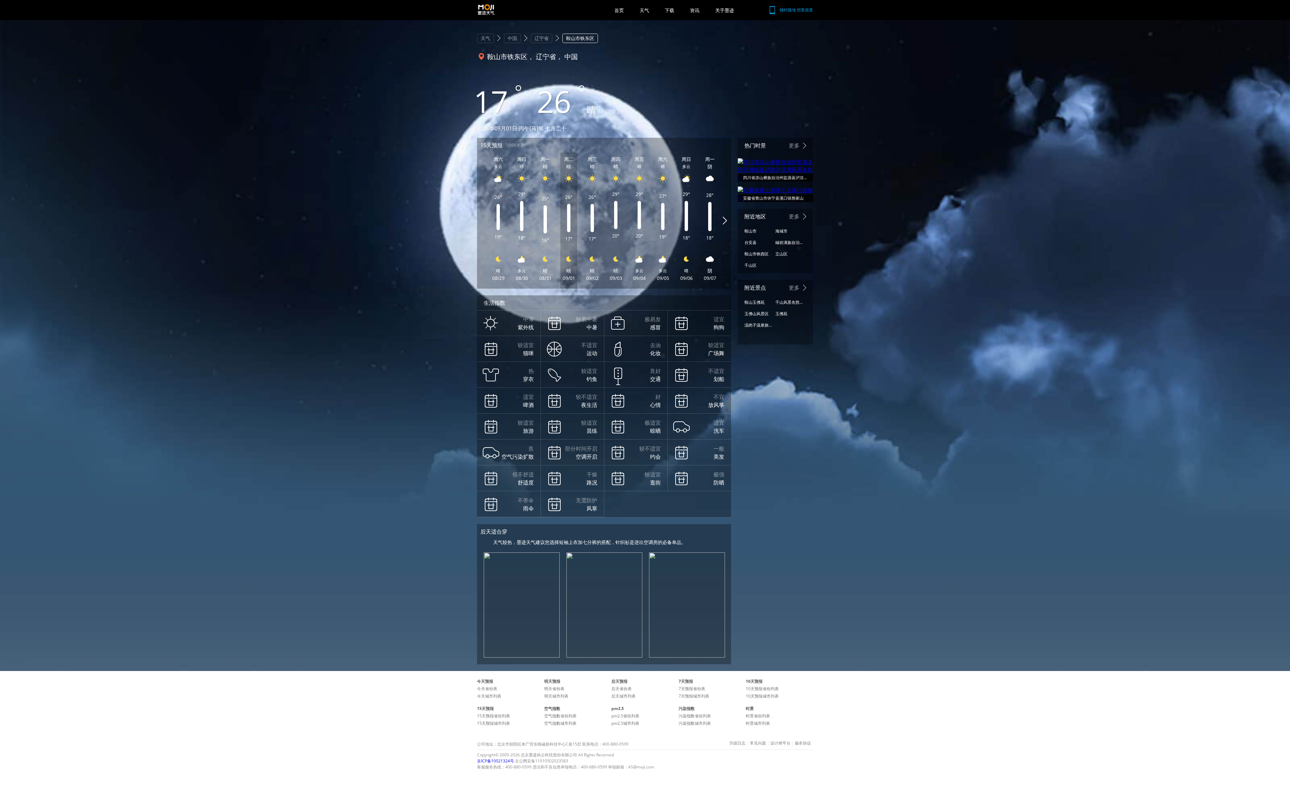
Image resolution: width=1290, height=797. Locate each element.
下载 (669, 10)
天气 (644, 10)
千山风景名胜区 (789, 302)
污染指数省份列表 (695, 716)
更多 (794, 145)
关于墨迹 (724, 10)
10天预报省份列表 (762, 688)
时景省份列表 (758, 716)
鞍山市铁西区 (756, 254)
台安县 (750, 242)
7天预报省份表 (692, 688)
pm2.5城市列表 (625, 723)
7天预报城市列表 (694, 696)
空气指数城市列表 (560, 723)
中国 (512, 38)
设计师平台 (780, 743)
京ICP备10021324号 (495, 761)
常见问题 (758, 743)
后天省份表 (621, 688)
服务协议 (803, 743)
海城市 (781, 231)
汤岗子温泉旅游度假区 (758, 325)
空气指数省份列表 (560, 716)
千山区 (750, 265)
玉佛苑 (781, 314)
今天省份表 (487, 688)
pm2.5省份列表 (625, 716)
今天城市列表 (489, 696)
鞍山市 (750, 231)
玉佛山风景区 (756, 314)
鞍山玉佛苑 (754, 302)
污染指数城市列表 (695, 723)
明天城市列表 (556, 696)
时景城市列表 (758, 723)
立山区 (781, 254)
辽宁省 (541, 38)
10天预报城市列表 (762, 696)
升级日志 (737, 743)
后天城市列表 (623, 696)
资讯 (694, 10)
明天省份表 (554, 688)
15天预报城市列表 (493, 723)
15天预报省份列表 (493, 716)
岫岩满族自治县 (789, 242)
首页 (619, 10)
